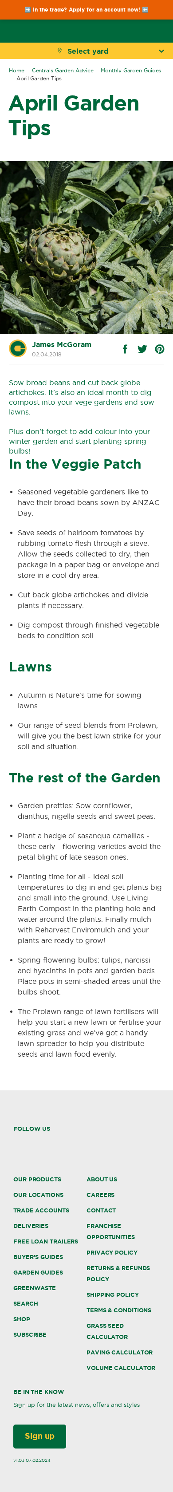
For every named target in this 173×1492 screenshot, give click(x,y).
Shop (21, 1319)
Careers (100, 1195)
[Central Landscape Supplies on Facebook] (16, 1143)
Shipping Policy (112, 1294)
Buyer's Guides (38, 1257)
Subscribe (30, 1334)
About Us (101, 1179)
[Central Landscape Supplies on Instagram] (34, 1144)
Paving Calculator (119, 1352)
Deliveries (30, 1226)
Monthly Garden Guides (131, 70)
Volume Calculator (120, 1368)
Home (16, 70)
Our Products (37, 1179)
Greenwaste (34, 1288)
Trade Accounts (41, 1210)
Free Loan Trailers (45, 1241)
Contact (101, 1210)
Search (25, 1303)
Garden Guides (38, 1272)
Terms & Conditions (118, 1310)
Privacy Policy (112, 1252)
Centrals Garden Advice (63, 70)
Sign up (40, 1435)
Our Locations (38, 1195)
